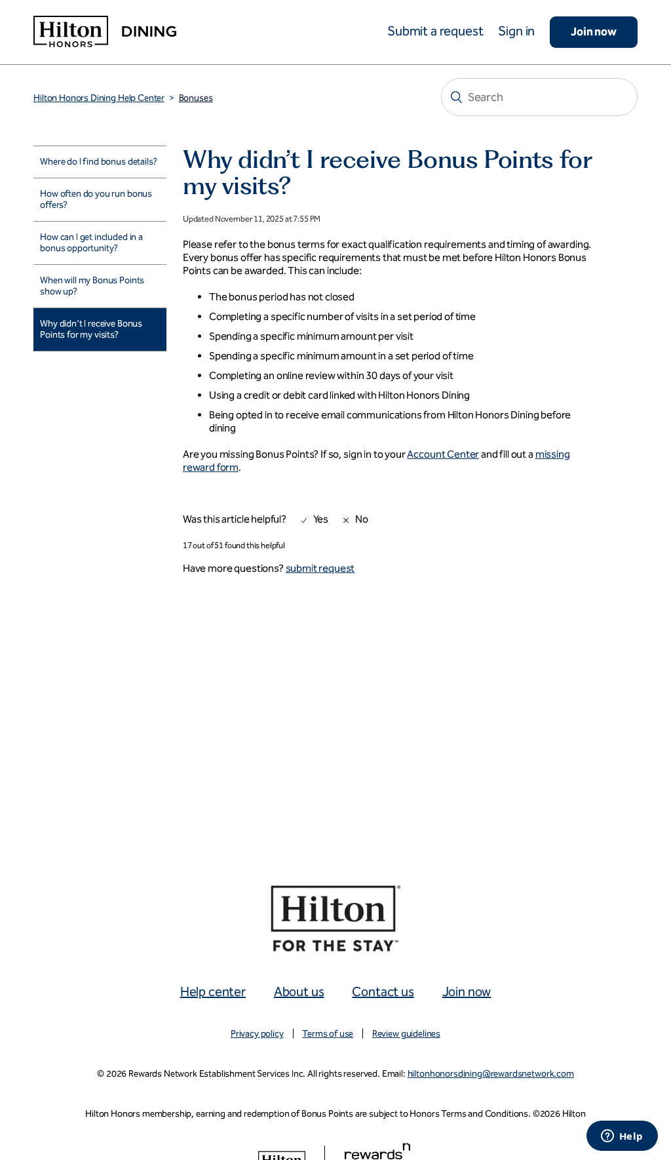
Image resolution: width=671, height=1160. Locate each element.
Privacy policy (257, 1033)
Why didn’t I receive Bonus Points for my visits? (91, 329)
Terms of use (327, 1033)
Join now (594, 31)
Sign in (516, 31)
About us (299, 991)
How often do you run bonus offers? (96, 199)
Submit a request (435, 31)
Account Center (443, 454)
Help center (213, 991)
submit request (320, 568)
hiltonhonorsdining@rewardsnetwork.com (491, 1073)
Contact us (382, 991)
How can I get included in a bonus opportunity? (91, 242)
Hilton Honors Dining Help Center (98, 98)
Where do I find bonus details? (98, 161)
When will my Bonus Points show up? (92, 286)
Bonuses (196, 98)
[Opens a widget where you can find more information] (622, 1137)
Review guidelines (406, 1033)
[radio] (308, 522)
